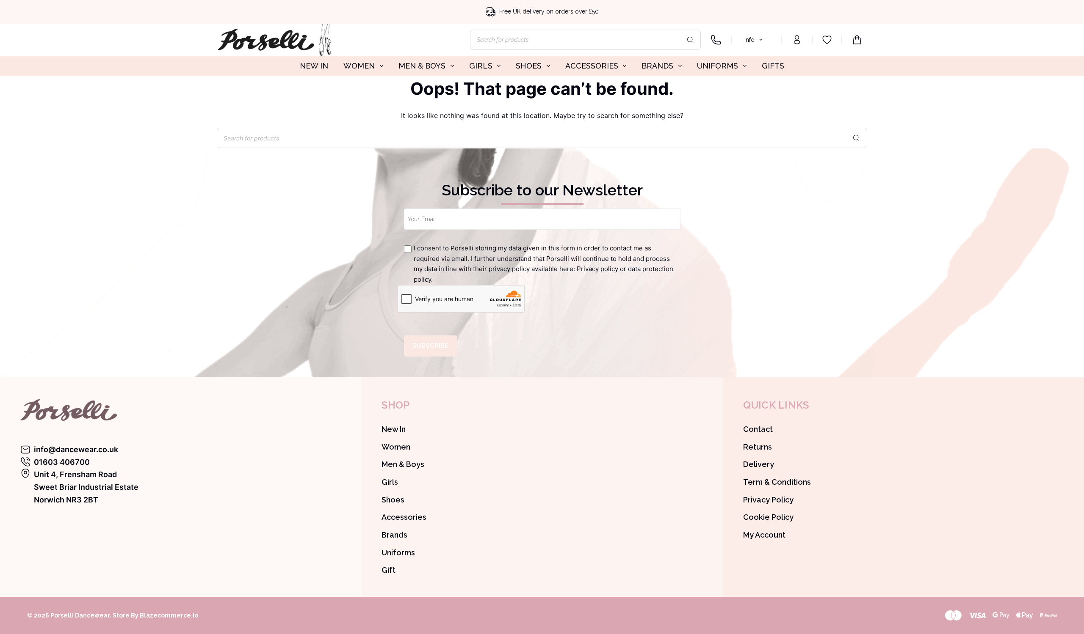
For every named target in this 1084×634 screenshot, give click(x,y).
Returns (757, 446)
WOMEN (359, 65)
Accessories (404, 517)
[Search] (690, 40)
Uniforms (398, 552)
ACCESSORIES (591, 65)
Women (396, 446)
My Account (764, 534)
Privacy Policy (768, 499)
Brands (394, 534)
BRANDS (657, 65)
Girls (390, 482)
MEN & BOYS (421, 65)
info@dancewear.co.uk (76, 449)
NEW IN (314, 65)
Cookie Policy (768, 517)
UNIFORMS (717, 65)
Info (749, 39)
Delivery (758, 464)
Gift (388, 569)
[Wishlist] (827, 40)
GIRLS (480, 65)
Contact (758, 429)
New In (394, 429)
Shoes (393, 499)
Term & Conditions (777, 482)
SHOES (529, 65)
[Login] (797, 40)
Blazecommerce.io (169, 615)
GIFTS (773, 65)
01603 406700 (62, 462)
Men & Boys (403, 464)
